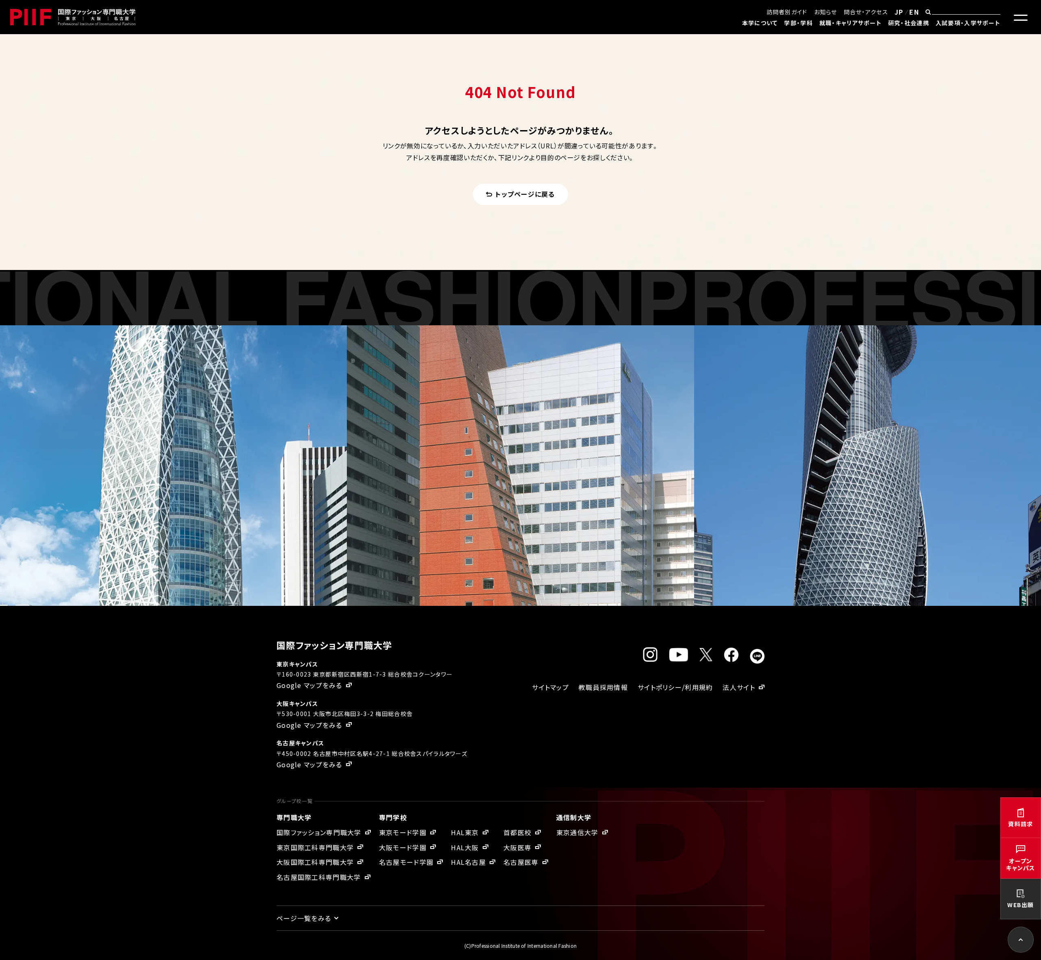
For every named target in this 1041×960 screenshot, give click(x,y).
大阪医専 (517, 847)
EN (914, 12)
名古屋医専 (520, 862)
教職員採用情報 (603, 687)
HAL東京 (465, 832)
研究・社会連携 (908, 23)
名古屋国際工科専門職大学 (319, 877)
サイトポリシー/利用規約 (675, 687)
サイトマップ (550, 687)
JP (899, 12)
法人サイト (739, 687)
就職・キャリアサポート (850, 23)
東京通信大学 (577, 832)
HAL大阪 (465, 847)
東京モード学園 (403, 832)
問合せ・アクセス (866, 12)
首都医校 (517, 832)
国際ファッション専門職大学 (319, 832)
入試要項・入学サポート (968, 23)
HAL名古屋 (468, 862)
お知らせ (825, 12)
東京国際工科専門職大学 (315, 847)
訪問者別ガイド (787, 12)
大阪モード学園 (403, 847)
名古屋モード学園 (406, 862)
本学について (760, 23)
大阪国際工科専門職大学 (315, 862)
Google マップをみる (309, 685)
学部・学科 (798, 23)
